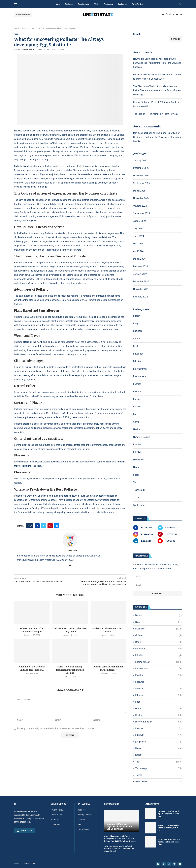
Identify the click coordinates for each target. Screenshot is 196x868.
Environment (139, 376)
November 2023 (141, 289)
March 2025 (139, 190)
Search (136, 34)
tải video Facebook (142, 133)
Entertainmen (83, 829)
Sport (136, 474)
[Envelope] (180, 864)
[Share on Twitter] (43, 525)
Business (69, 4)
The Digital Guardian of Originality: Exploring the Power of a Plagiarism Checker (157, 137)
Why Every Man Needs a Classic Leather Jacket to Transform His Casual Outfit (119, 848)
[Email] (181, 14)
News (136, 467)
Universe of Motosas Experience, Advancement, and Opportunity (119, 826)
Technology (108, 4)
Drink (135, 346)
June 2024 (138, 236)
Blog (135, 323)
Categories (83, 804)
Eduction (137, 361)
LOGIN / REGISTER (23, 14)
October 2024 (140, 205)
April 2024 (138, 251)
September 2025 (141, 183)
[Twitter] (163, 14)
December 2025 (141, 168)
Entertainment (83, 4)
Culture (136, 338)
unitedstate (28, 49)
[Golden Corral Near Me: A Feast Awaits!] (108, 612)
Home (57, 4)
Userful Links (58, 804)
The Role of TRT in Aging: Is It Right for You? (155, 114)
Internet (137, 444)
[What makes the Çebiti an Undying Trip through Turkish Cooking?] (32, 651)
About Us (55, 820)
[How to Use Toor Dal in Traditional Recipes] (32, 612)
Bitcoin (136, 316)
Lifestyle (137, 452)
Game (136, 421)
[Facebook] (160, 14)
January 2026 (140, 160)
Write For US (137, 4)
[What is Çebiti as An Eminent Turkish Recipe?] (108, 651)
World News (139, 505)
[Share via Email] (56, 525)
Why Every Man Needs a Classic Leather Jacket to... (168, 827)
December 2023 (141, 281)
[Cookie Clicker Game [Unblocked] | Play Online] (70, 612)
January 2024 (140, 274)
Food (16, 34)
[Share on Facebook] (37, 525)
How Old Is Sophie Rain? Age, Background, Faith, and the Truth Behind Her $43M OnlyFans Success (157, 63)
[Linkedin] (173, 14)
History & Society (141, 437)
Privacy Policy (57, 810)
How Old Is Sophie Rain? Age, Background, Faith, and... (168, 813)
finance (137, 399)
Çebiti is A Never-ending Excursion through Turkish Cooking (70, 669)
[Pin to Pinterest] (50, 525)
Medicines (138, 459)
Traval (136, 497)
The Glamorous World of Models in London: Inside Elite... (169, 841)
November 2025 (141, 175)
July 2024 (138, 228)
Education (138, 353)
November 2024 (141, 198)
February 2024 (140, 266)
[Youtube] (177, 14)
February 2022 (140, 296)
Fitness (136, 406)
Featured (137, 391)
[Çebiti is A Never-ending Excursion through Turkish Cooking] (70, 651)
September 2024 (141, 213)
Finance (81, 820)
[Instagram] (167, 14)
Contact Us (122, 4)
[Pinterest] (170, 14)
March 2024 (139, 258)
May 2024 (138, 243)
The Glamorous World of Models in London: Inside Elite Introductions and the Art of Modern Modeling (157, 90)
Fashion (137, 384)
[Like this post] (31, 525)
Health (136, 429)
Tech (96, 4)
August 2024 (139, 221)
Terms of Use (56, 815)
